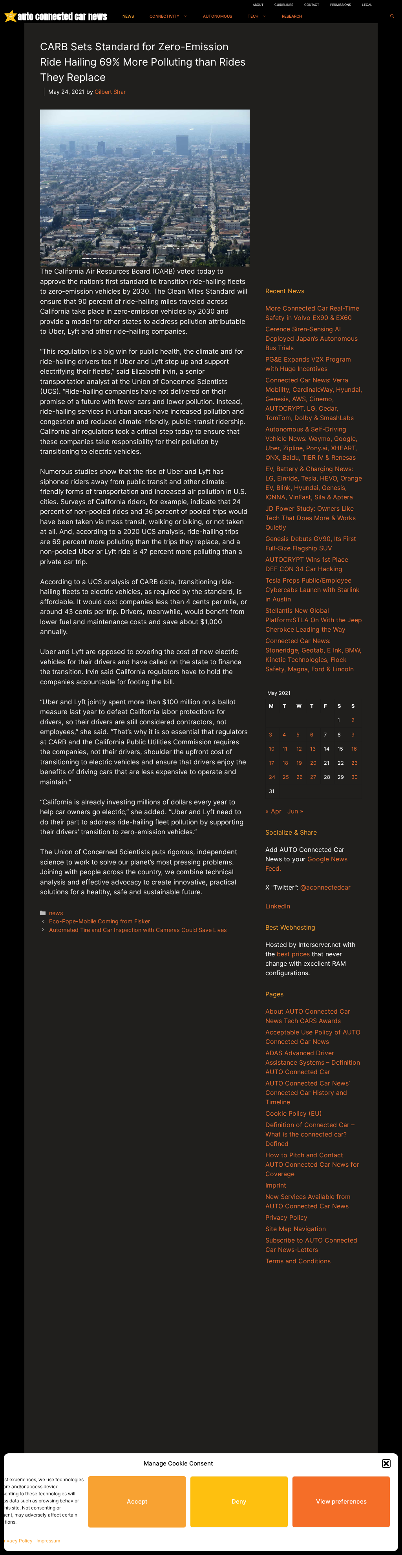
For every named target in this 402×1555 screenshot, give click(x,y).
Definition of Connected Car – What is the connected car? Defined (309, 1134)
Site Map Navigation (295, 1229)
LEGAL (367, 5)
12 (299, 749)
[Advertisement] (313, 156)
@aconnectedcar (325, 887)
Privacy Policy (17, 1541)
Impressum (48, 1541)
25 (286, 777)
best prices (293, 954)
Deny (239, 1501)
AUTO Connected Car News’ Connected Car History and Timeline (307, 1092)
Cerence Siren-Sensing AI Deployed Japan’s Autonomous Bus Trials (311, 338)
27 (313, 777)
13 (313, 749)
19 (299, 763)
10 (271, 749)
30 (354, 777)
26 (299, 777)
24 (272, 777)
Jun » (295, 811)
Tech (253, 16)
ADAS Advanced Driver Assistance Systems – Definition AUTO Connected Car (312, 1062)
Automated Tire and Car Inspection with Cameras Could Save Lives (138, 929)
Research (292, 16)
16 (354, 749)
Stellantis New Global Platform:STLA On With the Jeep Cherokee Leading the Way (313, 620)
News (128, 16)
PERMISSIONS (340, 5)
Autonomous (217, 16)
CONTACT (311, 5)
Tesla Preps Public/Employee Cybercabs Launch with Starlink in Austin (312, 589)
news (56, 913)
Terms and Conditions (298, 1261)
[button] (386, 1463)
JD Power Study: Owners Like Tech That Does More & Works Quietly (310, 517)
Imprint (275, 1185)
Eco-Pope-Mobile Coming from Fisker (99, 921)
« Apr (273, 811)
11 (285, 749)
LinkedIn (277, 906)
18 (285, 763)
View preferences (341, 1501)
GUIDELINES (283, 5)
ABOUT (258, 5)
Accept (137, 1501)
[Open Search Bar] (392, 16)
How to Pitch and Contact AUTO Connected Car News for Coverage (312, 1164)
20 (313, 763)
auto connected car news (62, 16)
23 (354, 763)
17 (271, 763)
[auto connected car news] (11, 16)
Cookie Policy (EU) (293, 1113)
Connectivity (164, 16)
